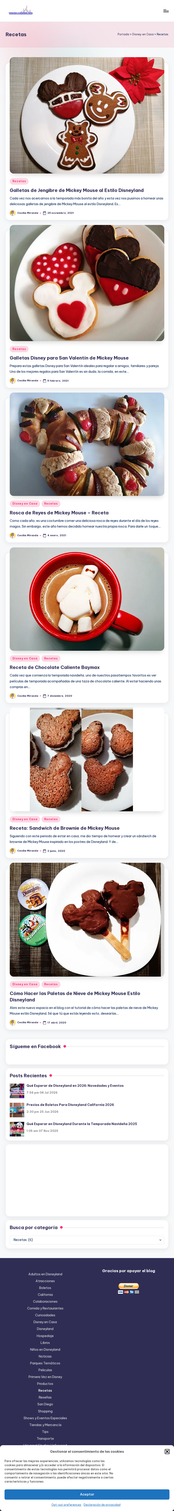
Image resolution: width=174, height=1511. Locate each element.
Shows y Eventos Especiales (45, 1418)
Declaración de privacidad (102, 1504)
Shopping (45, 1411)
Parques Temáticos (45, 1363)
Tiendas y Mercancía (45, 1425)
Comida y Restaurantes (45, 1308)
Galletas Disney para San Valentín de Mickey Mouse (69, 358)
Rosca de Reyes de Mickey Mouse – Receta (59, 513)
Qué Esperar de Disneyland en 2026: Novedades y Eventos (75, 1086)
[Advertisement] (87, 1180)
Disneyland (45, 1329)
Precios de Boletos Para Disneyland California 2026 (70, 1105)
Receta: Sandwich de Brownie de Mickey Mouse (65, 828)
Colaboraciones (45, 1301)
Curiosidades (45, 1315)
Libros (45, 1343)
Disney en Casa (143, 34)
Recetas (19, 181)
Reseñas (45, 1397)
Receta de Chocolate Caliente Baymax (55, 667)
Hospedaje (45, 1336)
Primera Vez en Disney (45, 1377)
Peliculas (45, 1370)
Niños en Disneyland (45, 1350)
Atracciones (45, 1281)
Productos (45, 1384)
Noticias (45, 1356)
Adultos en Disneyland (45, 1274)
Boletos (45, 1288)
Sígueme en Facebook (35, 1046)
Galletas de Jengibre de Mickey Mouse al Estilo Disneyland (77, 190)
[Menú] (165, 11)
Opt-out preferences (66, 1504)
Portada (123, 34)
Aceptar (87, 1494)
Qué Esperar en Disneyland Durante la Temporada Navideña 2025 (82, 1124)
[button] (167, 1451)
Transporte (45, 1439)
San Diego (45, 1404)
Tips (45, 1432)
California (45, 1295)
